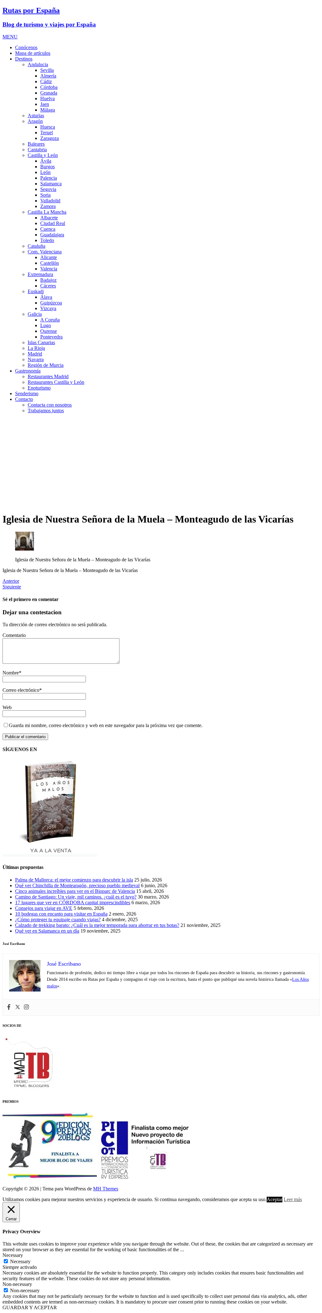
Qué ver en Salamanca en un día (47, 931)
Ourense (48, 331)
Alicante (48, 257)
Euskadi (36, 291)
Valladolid (50, 200)
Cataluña (36, 246)
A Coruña (50, 319)
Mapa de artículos (32, 53)
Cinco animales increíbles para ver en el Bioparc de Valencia (75, 891)
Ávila (45, 161)
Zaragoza (49, 138)
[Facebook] (9, 1007)
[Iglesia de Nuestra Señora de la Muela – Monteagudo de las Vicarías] (24, 549)
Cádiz (46, 81)
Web (7, 707)
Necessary (20, 1261)
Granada (48, 92)
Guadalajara (52, 234)
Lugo (45, 325)
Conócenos (26, 47)
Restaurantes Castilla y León (56, 382)
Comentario (14, 635)
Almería (48, 75)
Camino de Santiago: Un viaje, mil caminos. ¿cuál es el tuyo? (75, 896)
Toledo (47, 240)
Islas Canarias (41, 342)
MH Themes (105, 1188)
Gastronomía (28, 370)
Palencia (48, 178)
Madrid (35, 353)
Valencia (48, 268)
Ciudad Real (52, 223)
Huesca (47, 127)
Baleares (36, 144)
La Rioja (36, 348)
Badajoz (48, 280)
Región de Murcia (46, 365)
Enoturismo (39, 387)
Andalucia (38, 64)
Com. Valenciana (45, 251)
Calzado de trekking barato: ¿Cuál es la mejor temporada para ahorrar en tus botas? (97, 925)
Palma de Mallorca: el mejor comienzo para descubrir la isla (74, 879)
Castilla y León (43, 155)
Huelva (47, 98)
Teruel (46, 132)
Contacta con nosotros (50, 405)
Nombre (11, 672)
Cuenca (47, 229)
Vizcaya (48, 308)
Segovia (48, 189)
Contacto (24, 399)
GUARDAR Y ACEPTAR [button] (30, 1307)
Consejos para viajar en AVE (43, 908)
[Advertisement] (161, 463)
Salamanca (51, 183)
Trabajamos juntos (46, 410)
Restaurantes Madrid (48, 376)
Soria (45, 195)
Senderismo (26, 393)
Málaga (47, 110)
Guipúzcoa (51, 302)
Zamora (48, 206)
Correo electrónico (21, 690)
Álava (46, 297)
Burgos (47, 166)
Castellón (49, 263)
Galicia (35, 314)
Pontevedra (51, 336)
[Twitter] (17, 1007)
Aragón (35, 121)
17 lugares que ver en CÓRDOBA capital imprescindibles (72, 902)
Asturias (36, 115)
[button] (10, 36)
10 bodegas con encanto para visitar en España (61, 914)
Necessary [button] (13, 1255)
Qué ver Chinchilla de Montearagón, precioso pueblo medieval (77, 885)
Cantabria (37, 149)
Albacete (49, 217)
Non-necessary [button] (17, 1284)
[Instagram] (26, 1007)
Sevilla (47, 70)
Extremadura (40, 274)
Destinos (23, 58)
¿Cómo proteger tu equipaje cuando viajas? (58, 919)
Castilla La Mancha (47, 212)
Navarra (36, 359)
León (45, 172)
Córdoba (49, 87)
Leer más (293, 1199)
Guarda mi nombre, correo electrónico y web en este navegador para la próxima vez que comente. (106, 725)
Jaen (44, 104)
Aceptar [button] (274, 1199)
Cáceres (48, 285)
